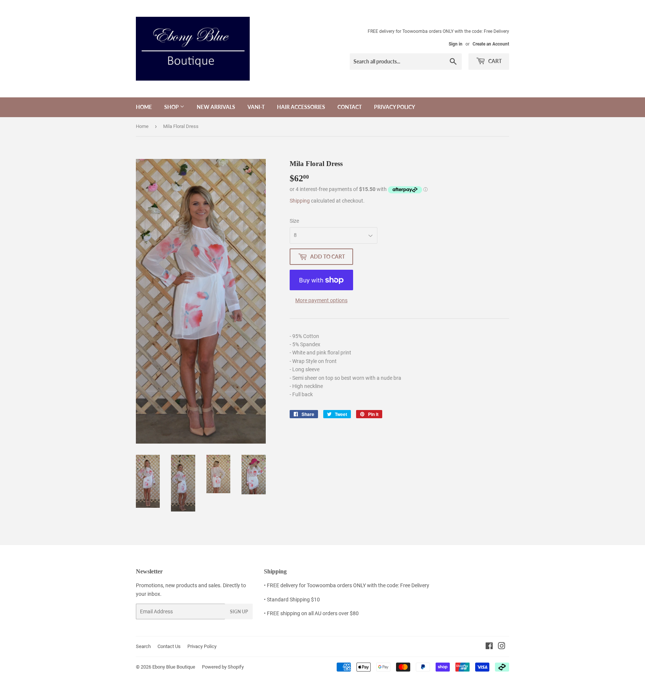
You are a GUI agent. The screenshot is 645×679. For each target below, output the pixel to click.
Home (144, 107)
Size (294, 221)
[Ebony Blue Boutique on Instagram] (501, 647)
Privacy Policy (394, 107)
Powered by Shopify (223, 667)
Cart (494, 61)
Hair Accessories (301, 107)
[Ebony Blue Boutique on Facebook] (489, 647)
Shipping (300, 201)
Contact (349, 107)
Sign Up (239, 611)
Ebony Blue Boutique (173, 667)
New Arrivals (216, 107)
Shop (172, 107)
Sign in (455, 44)
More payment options (321, 300)
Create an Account (491, 44)
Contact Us (169, 646)
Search (143, 646)
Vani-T (256, 107)
